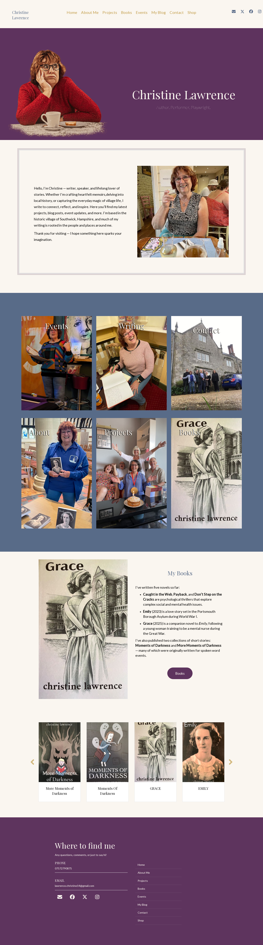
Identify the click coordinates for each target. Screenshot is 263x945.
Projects (143, 880)
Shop (141, 920)
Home (141, 864)
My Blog (142, 904)
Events (142, 896)
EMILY (171, 788)
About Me (144, 872)
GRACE (122, 788)
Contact (143, 912)
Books (141, 888)
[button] (234, 11)
